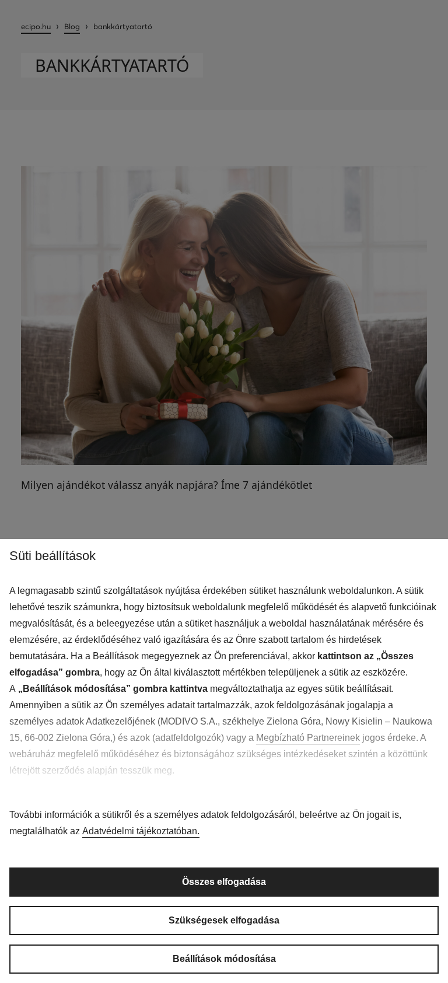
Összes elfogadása (224, 882)
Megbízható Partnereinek (308, 738)
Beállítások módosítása (224, 959)
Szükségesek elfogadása (224, 920)
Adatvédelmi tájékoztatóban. (141, 831)
